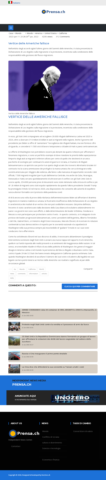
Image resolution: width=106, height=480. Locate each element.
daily (12, 278)
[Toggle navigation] (10, 27)
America (38, 33)
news (12, 274)
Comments (65, 36)
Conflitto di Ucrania (50, 437)
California (63, 33)
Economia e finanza (50, 459)
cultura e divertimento (52, 442)
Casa (11, 33)
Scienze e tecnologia (51, 448)
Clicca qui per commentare (79, 286)
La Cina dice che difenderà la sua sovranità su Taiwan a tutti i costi (53, 367)
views (49, 36)
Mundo (22, 269)
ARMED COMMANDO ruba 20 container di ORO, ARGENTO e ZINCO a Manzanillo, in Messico (59, 311)
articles (44, 274)
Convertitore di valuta (83, 431)
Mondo (18, 33)
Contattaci (15, 446)
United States (50, 33)
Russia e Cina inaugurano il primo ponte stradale (44, 354)
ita (15, 269)
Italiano (16, 2)
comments (21, 274)
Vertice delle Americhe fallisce (28, 43)
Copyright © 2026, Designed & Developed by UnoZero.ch (29, 475)
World (41, 269)
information (33, 274)
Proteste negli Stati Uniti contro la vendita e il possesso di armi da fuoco (55, 324)
